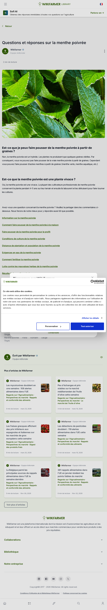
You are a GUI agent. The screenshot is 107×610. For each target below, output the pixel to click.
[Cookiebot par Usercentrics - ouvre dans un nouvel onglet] (92, 282)
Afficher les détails (90, 318)
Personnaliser (51, 326)
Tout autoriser (87, 326)
